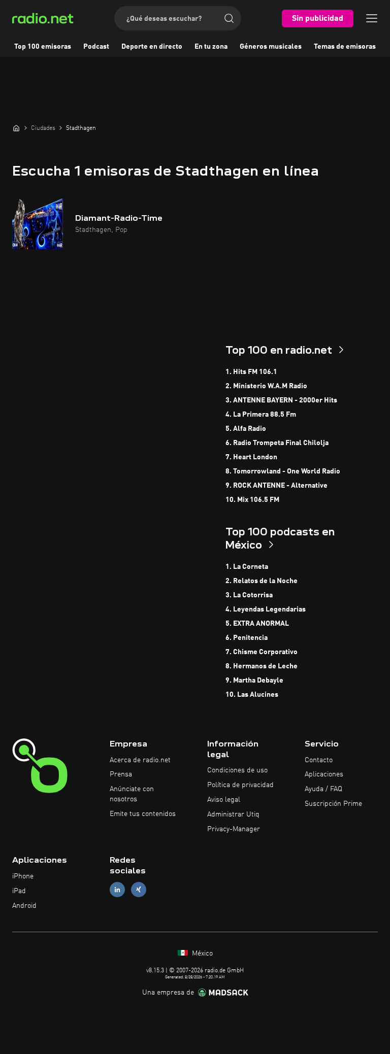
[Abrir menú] (372, 18)
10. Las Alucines (251, 694)
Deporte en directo (151, 46)
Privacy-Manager (233, 829)
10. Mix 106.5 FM (252, 499)
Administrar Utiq (233, 814)
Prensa (121, 774)
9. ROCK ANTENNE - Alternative (276, 485)
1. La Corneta (246, 566)
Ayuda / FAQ (323, 789)
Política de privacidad (240, 785)
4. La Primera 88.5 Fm (260, 414)
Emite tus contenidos (143, 814)
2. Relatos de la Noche (261, 581)
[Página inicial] (16, 128)
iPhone (23, 876)
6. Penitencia (246, 637)
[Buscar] (229, 18)
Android (24, 905)
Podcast (96, 46)
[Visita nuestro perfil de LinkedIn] (117, 890)
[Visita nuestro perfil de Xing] (139, 890)
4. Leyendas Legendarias (265, 609)
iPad (19, 891)
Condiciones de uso (237, 770)
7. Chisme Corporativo (261, 652)
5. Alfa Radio (245, 428)
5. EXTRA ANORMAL (257, 623)
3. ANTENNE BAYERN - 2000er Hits (281, 400)
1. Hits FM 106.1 (251, 372)
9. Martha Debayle (254, 680)
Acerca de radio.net (140, 760)
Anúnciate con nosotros (132, 794)
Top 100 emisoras (42, 46)
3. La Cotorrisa (249, 595)
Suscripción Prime (333, 803)
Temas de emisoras (345, 46)
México (201, 953)
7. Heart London (251, 457)
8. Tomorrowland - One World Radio (282, 471)
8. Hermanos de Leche (261, 666)
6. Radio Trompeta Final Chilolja (277, 443)
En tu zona (211, 46)
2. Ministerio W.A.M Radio (266, 386)
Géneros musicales (271, 46)
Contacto (319, 760)
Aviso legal (223, 799)
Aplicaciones (324, 774)
